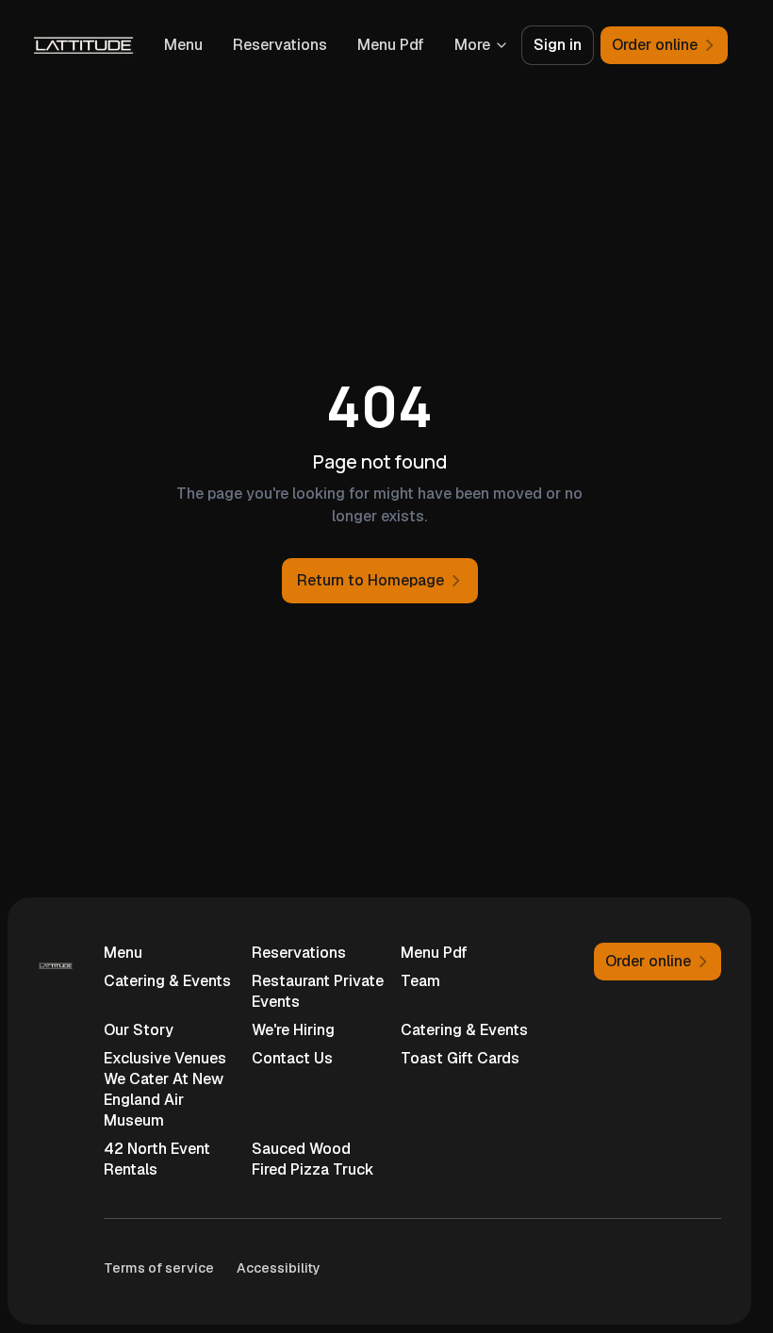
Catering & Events (167, 981)
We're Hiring (293, 1030)
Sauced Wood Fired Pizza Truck (313, 1159)
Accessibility (279, 1267)
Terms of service (159, 1267)
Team (420, 981)
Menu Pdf (390, 45)
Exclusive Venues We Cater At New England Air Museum (165, 1089)
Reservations (280, 45)
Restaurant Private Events (318, 991)
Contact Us (292, 1058)
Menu (183, 45)
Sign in (558, 45)
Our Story (138, 1030)
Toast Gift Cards (460, 1058)
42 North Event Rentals (157, 1159)
